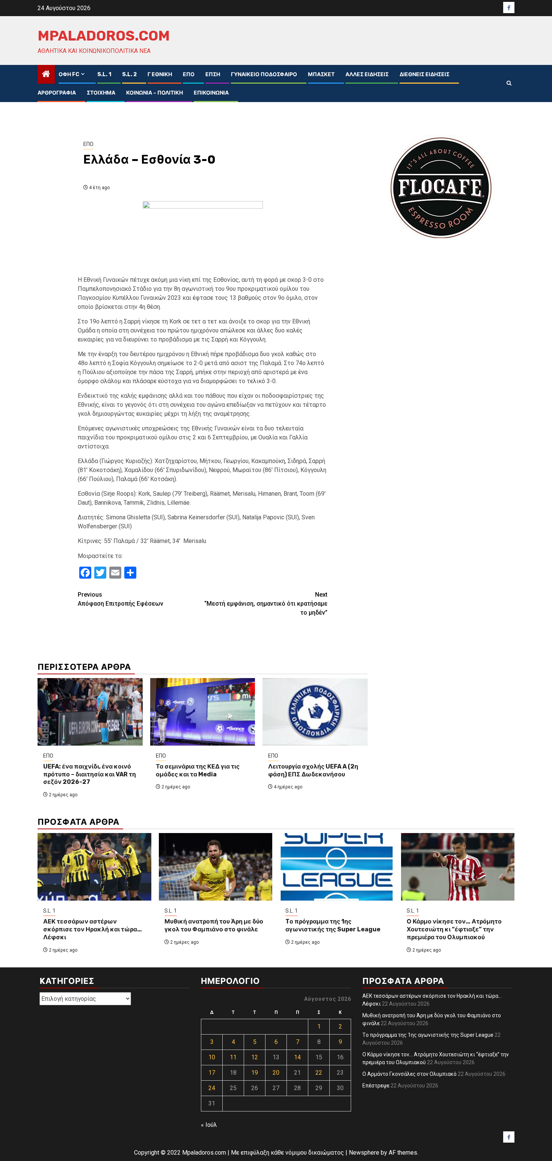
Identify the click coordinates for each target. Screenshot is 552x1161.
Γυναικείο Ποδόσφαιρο (264, 74)
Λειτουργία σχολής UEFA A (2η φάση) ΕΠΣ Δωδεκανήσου (313, 770)
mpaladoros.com (104, 35)
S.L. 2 (129, 74)
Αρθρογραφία (57, 93)
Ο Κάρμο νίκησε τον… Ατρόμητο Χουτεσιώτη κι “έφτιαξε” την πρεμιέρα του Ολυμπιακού (454, 929)
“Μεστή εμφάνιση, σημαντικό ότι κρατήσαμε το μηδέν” (265, 603)
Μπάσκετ (321, 74)
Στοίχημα (101, 93)
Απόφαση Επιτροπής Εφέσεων (120, 599)
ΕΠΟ (189, 74)
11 (233, 1057)
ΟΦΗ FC (69, 74)
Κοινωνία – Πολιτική (154, 93)
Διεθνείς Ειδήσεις (424, 74)
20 (276, 1072)
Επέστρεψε (375, 1086)
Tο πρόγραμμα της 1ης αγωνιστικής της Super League (332, 925)
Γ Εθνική (160, 74)
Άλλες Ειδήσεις (367, 74)
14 (297, 1057)
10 (211, 1057)
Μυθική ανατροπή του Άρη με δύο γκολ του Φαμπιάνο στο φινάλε (213, 925)
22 (318, 1072)
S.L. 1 (104, 74)
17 (211, 1072)
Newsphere (364, 1152)
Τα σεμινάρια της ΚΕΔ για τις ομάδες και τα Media (198, 770)
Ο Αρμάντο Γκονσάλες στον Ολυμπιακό (409, 1074)
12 (254, 1057)
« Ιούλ (209, 1124)
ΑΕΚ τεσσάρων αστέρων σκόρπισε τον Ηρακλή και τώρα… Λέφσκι (92, 929)
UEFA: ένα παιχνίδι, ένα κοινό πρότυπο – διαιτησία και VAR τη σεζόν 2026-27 (89, 774)
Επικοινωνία (211, 93)
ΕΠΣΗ (212, 74)
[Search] (509, 83)
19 (254, 1072)
